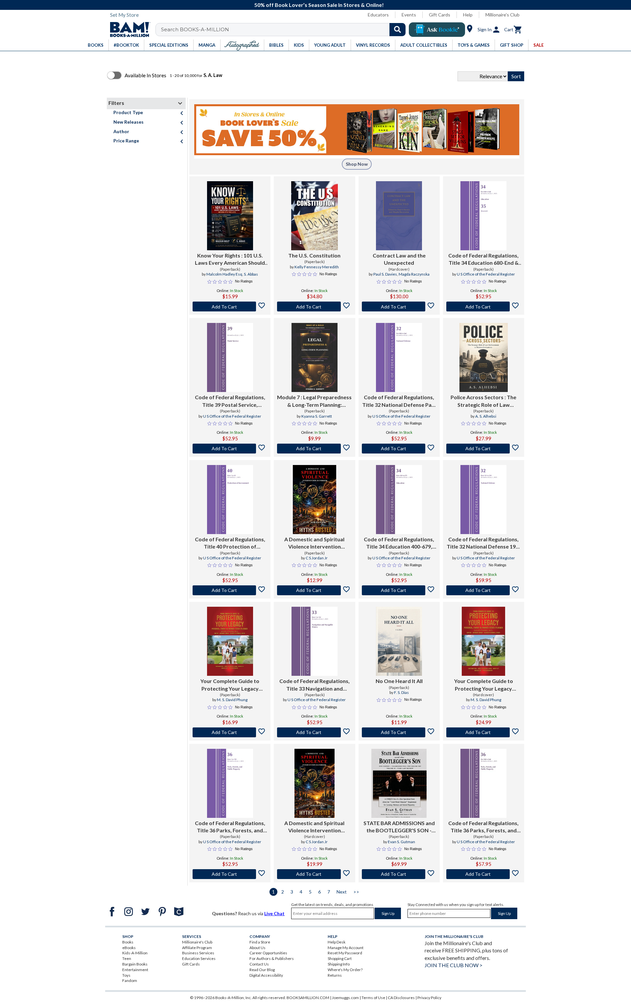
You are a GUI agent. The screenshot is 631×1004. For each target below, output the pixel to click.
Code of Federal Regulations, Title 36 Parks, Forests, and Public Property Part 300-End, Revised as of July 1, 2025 (483, 827)
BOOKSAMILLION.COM (308, 997)
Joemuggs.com (345, 997)
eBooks (129, 947)
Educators (378, 14)
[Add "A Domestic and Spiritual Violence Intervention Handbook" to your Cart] (314, 590)
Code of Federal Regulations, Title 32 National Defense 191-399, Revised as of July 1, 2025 (484, 543)
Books (127, 942)
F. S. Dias (401, 692)
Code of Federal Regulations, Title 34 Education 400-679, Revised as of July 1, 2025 (399, 543)
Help (468, 14)
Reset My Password (345, 952)
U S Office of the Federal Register (486, 274)
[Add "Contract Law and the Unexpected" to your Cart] (399, 306)
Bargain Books (135, 964)
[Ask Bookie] (437, 29)
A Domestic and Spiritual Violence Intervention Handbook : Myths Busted (314, 543)
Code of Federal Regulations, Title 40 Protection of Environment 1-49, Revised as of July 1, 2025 (230, 543)
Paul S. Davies (385, 274)
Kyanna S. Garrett (316, 416)
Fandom (129, 980)
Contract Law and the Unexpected (399, 259)
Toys (126, 975)
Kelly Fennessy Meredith (316, 266)
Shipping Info (339, 964)
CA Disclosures (401, 997)
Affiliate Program (197, 947)
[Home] (128, 29)
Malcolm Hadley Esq (224, 274)
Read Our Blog (262, 969)
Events (409, 14)
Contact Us (259, 964)
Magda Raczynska (414, 274)
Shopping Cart (340, 958)
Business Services (198, 952)
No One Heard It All (399, 681)
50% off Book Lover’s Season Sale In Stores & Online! (319, 5)
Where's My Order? (345, 969)
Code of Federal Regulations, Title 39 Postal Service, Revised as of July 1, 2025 (230, 401)
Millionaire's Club (502, 14)
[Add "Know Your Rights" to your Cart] (230, 306)
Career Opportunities (268, 952)
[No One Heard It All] (399, 641)
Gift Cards (439, 14)
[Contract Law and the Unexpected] (399, 216)
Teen (126, 958)
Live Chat (274, 913)
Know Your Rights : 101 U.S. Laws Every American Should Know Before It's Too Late (230, 259)
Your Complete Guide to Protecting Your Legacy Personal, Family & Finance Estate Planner (230, 685)
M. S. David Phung (232, 699)
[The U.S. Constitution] (314, 216)
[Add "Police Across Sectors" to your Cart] (483, 448)
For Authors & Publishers (271, 958)
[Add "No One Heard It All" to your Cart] (399, 732)
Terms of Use (373, 997)
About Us (257, 947)
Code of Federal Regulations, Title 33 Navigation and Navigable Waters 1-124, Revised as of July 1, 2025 (314, 685)
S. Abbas (251, 274)
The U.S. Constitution (314, 255)
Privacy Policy (429, 997)
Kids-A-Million (135, 952)
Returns (335, 975)
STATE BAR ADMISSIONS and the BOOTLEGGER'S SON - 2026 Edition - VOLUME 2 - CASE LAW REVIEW (399, 827)
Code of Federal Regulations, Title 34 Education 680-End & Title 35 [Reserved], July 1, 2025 (483, 259)
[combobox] (285, 29)
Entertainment (135, 969)
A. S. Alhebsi (485, 416)
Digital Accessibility (266, 975)
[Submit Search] (397, 29)
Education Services (199, 958)
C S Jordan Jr (317, 557)
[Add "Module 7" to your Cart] (314, 448)
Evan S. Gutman (401, 841)
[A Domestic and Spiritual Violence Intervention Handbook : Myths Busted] (314, 499)
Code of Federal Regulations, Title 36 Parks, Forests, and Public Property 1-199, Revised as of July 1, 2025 (230, 827)
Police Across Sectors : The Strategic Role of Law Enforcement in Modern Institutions (483, 401)
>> (356, 891)
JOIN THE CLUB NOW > (453, 965)
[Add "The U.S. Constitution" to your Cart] (314, 306)
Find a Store (259, 942)
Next (342, 891)
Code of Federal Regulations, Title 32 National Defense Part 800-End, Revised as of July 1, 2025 (399, 401)
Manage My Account (345, 947)
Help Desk (336, 942)
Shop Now (357, 164)
